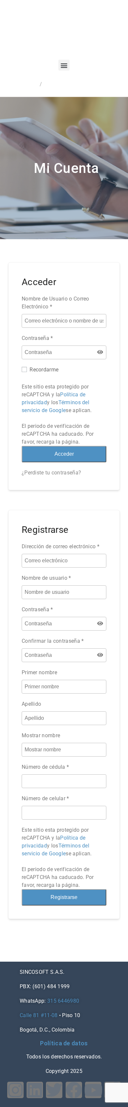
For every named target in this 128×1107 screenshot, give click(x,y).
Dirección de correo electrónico (60, 546)
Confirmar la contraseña (53, 641)
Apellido (31, 704)
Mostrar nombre (41, 735)
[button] (63, 65)
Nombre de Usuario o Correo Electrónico (55, 303)
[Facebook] (74, 1090)
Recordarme (43, 369)
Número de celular (43, 798)
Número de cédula (43, 767)
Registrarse (64, 897)
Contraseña (37, 338)
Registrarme (24, 84)
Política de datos (64, 1043)
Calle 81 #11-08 (39, 1015)
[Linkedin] (35, 1090)
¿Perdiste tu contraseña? (51, 473)
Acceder (52, 84)
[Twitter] (54, 1090)
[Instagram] (15, 1090)
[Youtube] (93, 1090)
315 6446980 (63, 1001)
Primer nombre (39, 672)
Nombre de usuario (46, 578)
